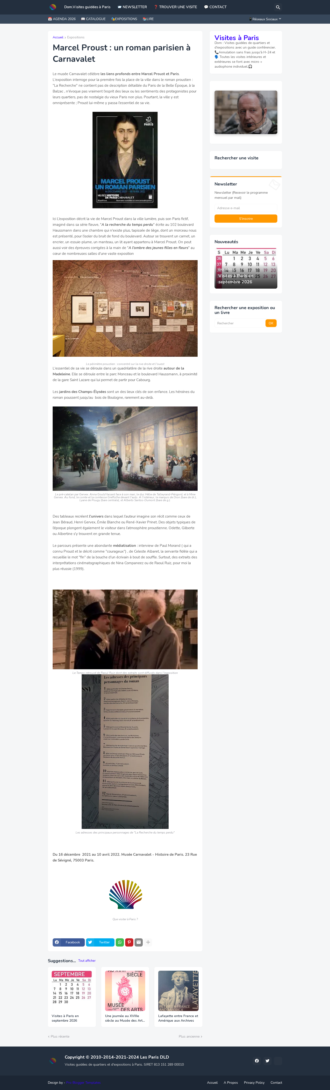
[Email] (139, 942)
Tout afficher (87, 961)
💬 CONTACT (215, 7)
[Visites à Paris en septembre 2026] (72, 991)
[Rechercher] (278, 7)
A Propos (231, 1082)
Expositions (76, 38)
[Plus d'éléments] (148, 942)
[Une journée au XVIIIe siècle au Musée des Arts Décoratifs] (125, 991)
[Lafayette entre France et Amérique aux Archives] (178, 991)
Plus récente (60, 1036)
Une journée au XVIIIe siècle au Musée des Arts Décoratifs (124, 1018)
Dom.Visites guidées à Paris (87, 7)
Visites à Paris (237, 38)
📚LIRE (148, 19)
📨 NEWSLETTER (132, 7)
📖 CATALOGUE (93, 19)
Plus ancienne (189, 1036)
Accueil (58, 38)
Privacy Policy (254, 1082)
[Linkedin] (278, 1061)
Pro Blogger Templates (83, 1082)
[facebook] (257, 1061)
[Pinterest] (129, 942)
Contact (276, 1082)
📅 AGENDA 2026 (62, 19)
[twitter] (267, 1061)
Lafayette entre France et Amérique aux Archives (178, 1018)
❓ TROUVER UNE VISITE (175, 7)
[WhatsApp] (120, 942)
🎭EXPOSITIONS (124, 19)
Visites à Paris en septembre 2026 (65, 1018)
